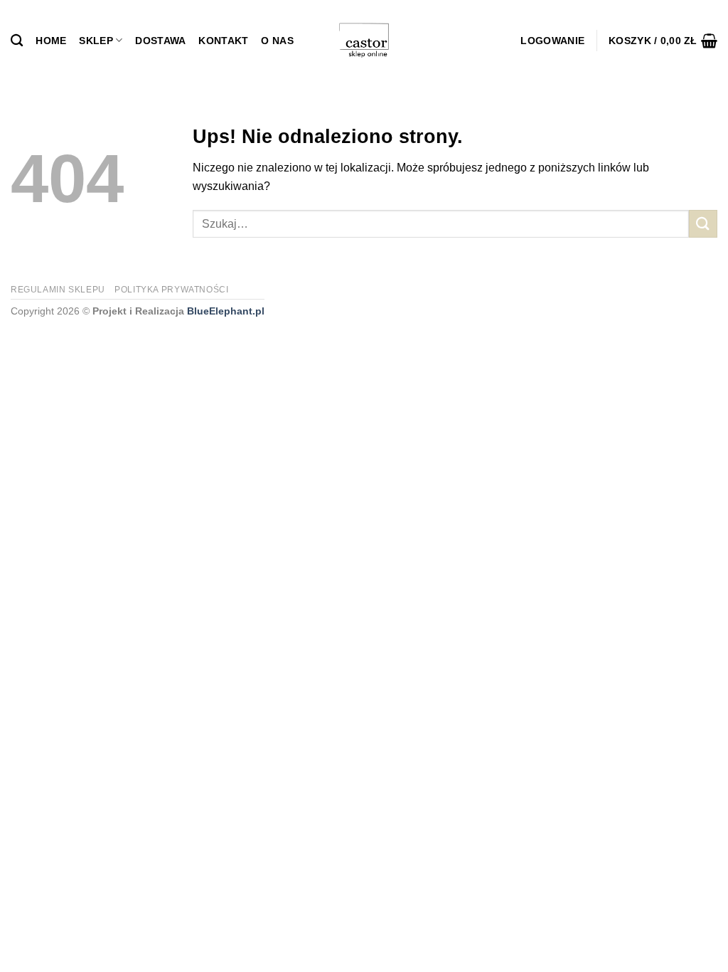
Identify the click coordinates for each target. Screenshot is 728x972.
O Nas (277, 40)
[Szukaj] (17, 41)
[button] (552, 40)
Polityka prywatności (171, 290)
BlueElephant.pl (225, 311)
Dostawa (160, 40)
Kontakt (223, 40)
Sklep (95, 40)
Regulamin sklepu (58, 290)
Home (51, 40)
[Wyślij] (703, 224)
